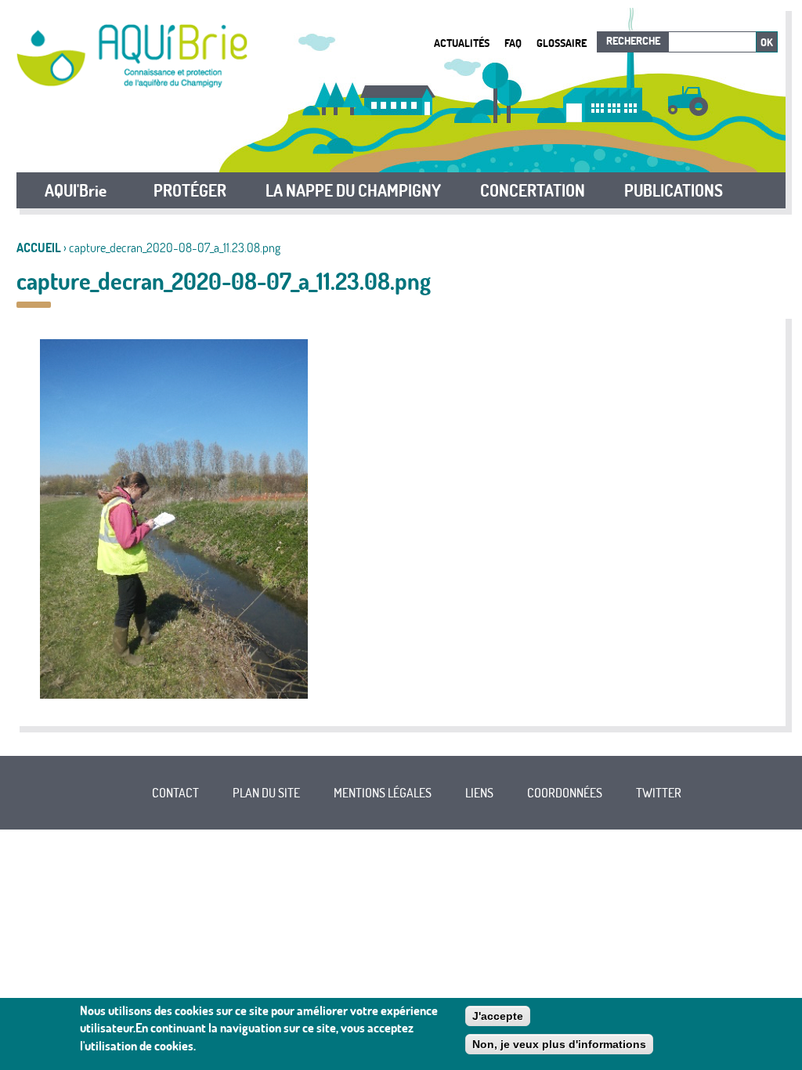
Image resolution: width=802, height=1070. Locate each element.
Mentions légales (383, 793)
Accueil (38, 247)
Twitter (658, 793)
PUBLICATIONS (673, 190)
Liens (479, 793)
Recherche (633, 41)
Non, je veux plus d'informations (559, 1044)
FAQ (513, 42)
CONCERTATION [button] (532, 190)
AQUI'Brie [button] (76, 190)
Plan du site (266, 793)
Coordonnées (564, 793)
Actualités (462, 42)
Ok (766, 42)
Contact (175, 793)
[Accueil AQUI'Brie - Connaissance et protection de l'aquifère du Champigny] (131, 83)
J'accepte (497, 1016)
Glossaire (561, 42)
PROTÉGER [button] (190, 190)
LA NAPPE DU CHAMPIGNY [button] (353, 190)
